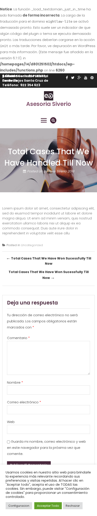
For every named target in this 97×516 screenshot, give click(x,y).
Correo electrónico (24, 402)
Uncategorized (32, 245)
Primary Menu (44, 120)
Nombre (15, 382)
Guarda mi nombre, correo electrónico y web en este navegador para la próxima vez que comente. (46, 447)
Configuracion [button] (18, 506)
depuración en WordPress (74, 45)
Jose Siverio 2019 (61, 171)
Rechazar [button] (73, 506)
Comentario (18, 337)
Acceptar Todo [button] (48, 506)
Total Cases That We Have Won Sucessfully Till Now (48, 260)
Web (11, 421)
